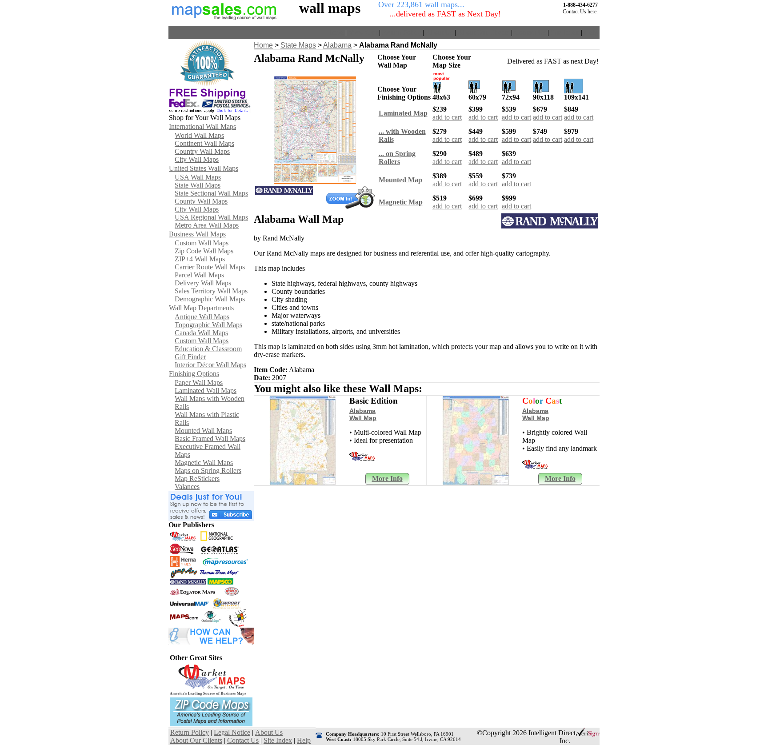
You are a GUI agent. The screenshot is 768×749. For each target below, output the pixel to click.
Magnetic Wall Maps (204, 462)
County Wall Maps (201, 201)
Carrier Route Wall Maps (210, 267)
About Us (439, 32)
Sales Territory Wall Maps (211, 291)
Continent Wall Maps (204, 143)
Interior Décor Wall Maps (210, 364)
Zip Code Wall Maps (204, 251)
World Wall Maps (199, 135)
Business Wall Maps (197, 234)
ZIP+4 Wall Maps (200, 259)
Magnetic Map (401, 202)
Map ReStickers (197, 478)
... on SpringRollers (397, 157)
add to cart (447, 117)
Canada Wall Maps (201, 332)
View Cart (362, 32)
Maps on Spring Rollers (208, 470)
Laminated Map (403, 113)
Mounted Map (400, 180)
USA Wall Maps (198, 177)
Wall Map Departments (201, 308)
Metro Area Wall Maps (207, 225)
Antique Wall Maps (202, 316)
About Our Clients (483, 32)
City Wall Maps (197, 159)
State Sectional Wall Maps (211, 193)
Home (335, 32)
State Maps (298, 45)
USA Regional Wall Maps (211, 217)
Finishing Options (194, 373)
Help (591, 32)
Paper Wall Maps (199, 382)
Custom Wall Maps (201, 243)
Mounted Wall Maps (203, 430)
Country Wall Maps (202, 151)
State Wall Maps (197, 185)
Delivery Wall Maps (203, 283)
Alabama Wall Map (362, 414)
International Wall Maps (202, 126)
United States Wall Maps (203, 168)
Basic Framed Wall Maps (210, 438)
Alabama (337, 45)
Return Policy (401, 32)
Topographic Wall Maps (208, 324)
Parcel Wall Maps (199, 275)
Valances (187, 486)
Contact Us (530, 32)
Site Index (565, 32)
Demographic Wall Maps (210, 299)
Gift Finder (190, 356)
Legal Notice (232, 732)
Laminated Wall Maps (205, 390)
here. (593, 11)
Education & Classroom (208, 348)
